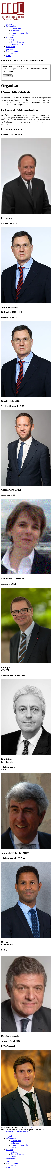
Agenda (14, 40)
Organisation (16, 28)
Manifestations (17, 44)
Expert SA (28, 1127)
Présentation (11, 26)
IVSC (8, 56)
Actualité (9, 37)
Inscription (8, 76)
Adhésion (15, 31)
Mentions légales (21, 1132)
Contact (14, 35)
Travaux (9, 49)
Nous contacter (7, 1132)
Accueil (9, 24)
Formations (10, 46)
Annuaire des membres (20, 33)
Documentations (12, 51)
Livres (13, 53)
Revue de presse (17, 42)
